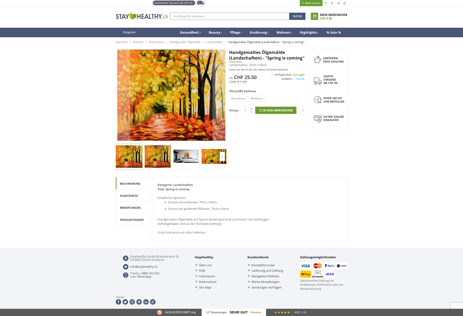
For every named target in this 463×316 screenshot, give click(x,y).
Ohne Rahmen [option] (238, 98)
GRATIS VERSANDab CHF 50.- (331, 79)
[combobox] (229, 16)
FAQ (297, 3)
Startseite (121, 42)
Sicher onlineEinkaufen (333, 118)
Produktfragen (132, 220)
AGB (202, 270)
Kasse (332, 3)
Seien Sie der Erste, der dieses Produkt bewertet (258, 69)
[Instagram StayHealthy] (132, 302)
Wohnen (138, 42)
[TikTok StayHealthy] (153, 302)
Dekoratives (156, 42)
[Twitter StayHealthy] (125, 302)
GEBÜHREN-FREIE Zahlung (333, 59)
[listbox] (263, 99)
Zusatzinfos (129, 196)
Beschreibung (130, 183)
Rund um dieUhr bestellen (334, 99)
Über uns (205, 265)
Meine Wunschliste (326, 3)
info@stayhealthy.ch (144, 267)
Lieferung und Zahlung (267, 270)
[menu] (260, 32)
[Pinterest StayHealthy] (139, 302)
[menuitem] (190, 32)
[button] (123, 95)
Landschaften (214, 42)
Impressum (207, 276)
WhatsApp (144, 277)
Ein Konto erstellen (338, 3)
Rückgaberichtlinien (265, 276)
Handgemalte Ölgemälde (184, 42)
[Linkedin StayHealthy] (146, 302)
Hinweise (255, 312)
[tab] (134, 183)
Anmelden (344, 3)
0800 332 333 (150, 273)
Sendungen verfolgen (267, 287)
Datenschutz (207, 281)
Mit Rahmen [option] (257, 98)
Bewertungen (130, 207)
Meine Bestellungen (266, 281)
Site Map (205, 287)
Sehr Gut (239, 312)
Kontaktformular (263, 265)
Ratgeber (129, 32)
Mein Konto (313, 3)
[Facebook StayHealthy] (118, 302)
